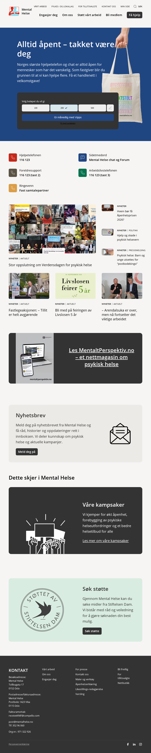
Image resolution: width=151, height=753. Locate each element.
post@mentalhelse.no (21, 721)
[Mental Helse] (14, 11)
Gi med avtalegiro (67, 123)
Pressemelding (137, 250)
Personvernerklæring (19, 744)
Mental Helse (27, 11)
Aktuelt (24, 258)
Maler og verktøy (85, 679)
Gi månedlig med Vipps (68, 117)
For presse (81, 669)
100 (35, 108)
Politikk (133, 230)
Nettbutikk (123, 683)
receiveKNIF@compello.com (24, 715)
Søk (140, 6)
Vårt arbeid (40, 6)
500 (92, 108)
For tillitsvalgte (87, 6)
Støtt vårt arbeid (89, 15)
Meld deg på (26, 452)
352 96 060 (18, 725)
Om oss (67, 15)
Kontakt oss (109, 6)
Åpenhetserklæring (86, 684)
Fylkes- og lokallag (62, 6)
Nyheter (13, 258)
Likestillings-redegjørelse (89, 689)
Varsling (80, 694)
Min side (125, 6)
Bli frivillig (123, 669)
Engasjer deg (48, 15)
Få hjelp (134, 15)
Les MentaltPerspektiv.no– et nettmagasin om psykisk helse (101, 357)
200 (62, 108)
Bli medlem (114, 15)
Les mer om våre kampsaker (106, 540)
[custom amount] (110, 107)
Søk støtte (92, 631)
